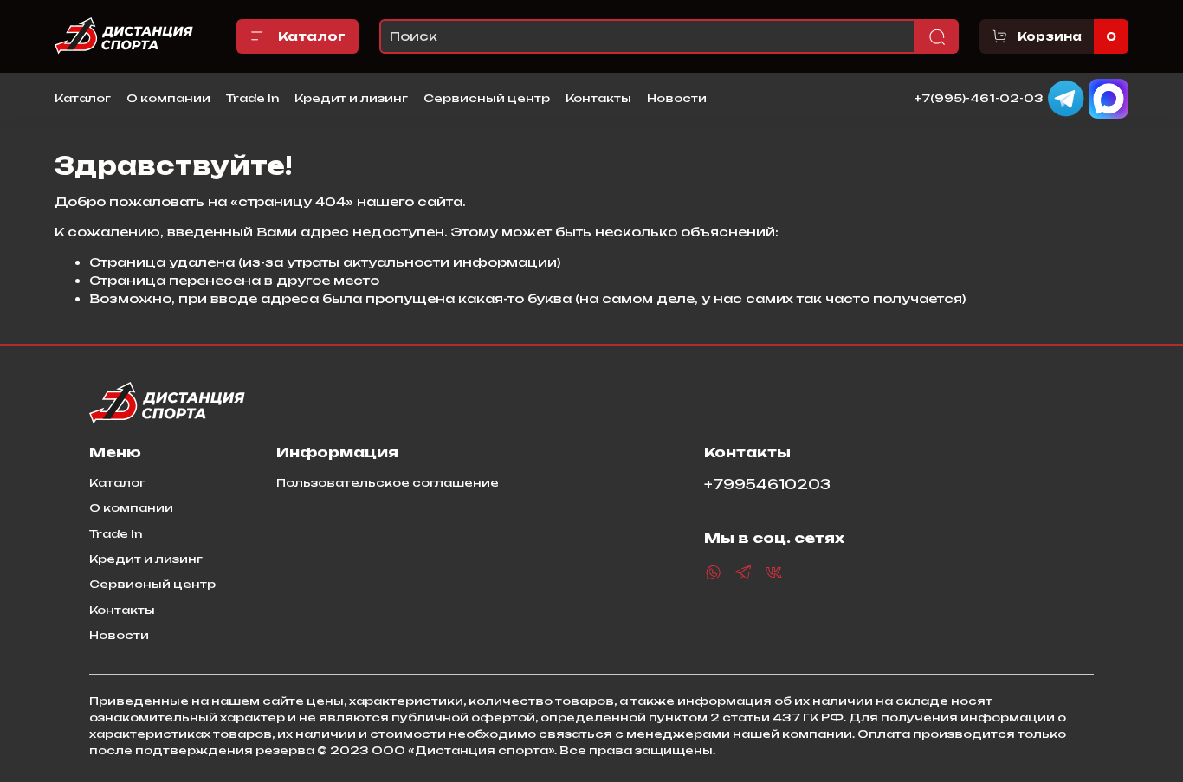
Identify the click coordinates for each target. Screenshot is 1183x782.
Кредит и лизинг (351, 98)
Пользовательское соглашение (387, 482)
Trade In (252, 98)
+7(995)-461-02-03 (979, 97)
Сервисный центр (486, 98)
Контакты (598, 98)
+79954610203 (767, 484)
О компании (168, 98)
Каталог (312, 36)
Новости (677, 98)
